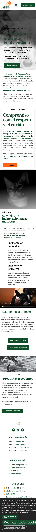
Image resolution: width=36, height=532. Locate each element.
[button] (16, 5)
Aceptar (10, 517)
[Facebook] (13, 429)
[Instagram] (22, 429)
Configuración (14, 528)
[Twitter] (18, 429)
